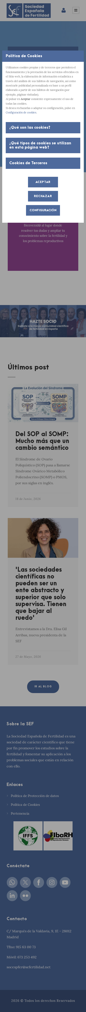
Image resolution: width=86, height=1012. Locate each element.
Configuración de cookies (21, 112)
